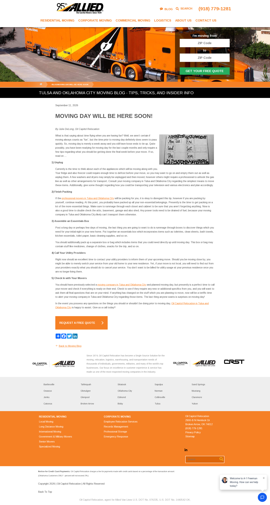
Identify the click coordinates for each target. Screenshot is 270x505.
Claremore (197, 397)
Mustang (196, 391)
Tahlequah (86, 384)
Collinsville (160, 397)
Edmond (122, 397)
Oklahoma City (125, 391)
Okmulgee (86, 391)
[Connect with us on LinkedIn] (186, 450)
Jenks (47, 397)
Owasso (48, 391)
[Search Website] (221, 459)
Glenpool (85, 397)
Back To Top (45, 491)
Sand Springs (198, 384)
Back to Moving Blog (70, 346)
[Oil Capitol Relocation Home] (79, 8)
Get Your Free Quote (205, 71)
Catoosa (48, 403)
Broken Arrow (87, 403)
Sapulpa (159, 384)
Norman (158, 391)
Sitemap (190, 436)
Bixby (120, 403)
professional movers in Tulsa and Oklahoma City (88, 198)
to (204, 50)
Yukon (195, 403)
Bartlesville (49, 384)
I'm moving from (205, 35)
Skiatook (122, 384)
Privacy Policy (193, 432)
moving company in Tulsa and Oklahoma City (122, 284)
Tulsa (157, 403)
